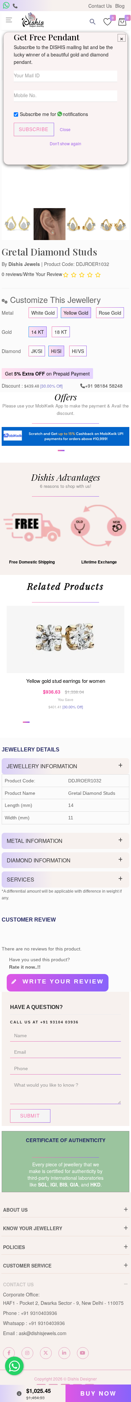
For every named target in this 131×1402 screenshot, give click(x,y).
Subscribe (33, 129)
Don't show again (65, 143)
